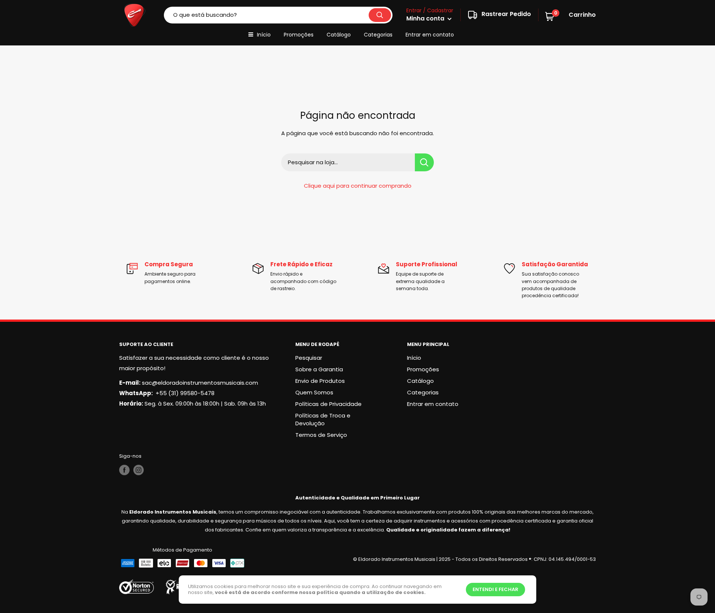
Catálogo (339, 34)
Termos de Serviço (321, 435)
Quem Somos (314, 392)
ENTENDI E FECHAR (495, 589)
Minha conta (426, 18)
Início (264, 34)
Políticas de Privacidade (328, 404)
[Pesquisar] (380, 15)
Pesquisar (308, 358)
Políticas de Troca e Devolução (322, 419)
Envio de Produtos (320, 381)
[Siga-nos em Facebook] (124, 470)
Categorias (378, 34)
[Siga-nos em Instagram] (138, 470)
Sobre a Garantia (319, 369)
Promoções (299, 34)
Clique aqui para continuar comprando (357, 186)
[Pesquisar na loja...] (424, 162)
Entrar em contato (430, 34)
